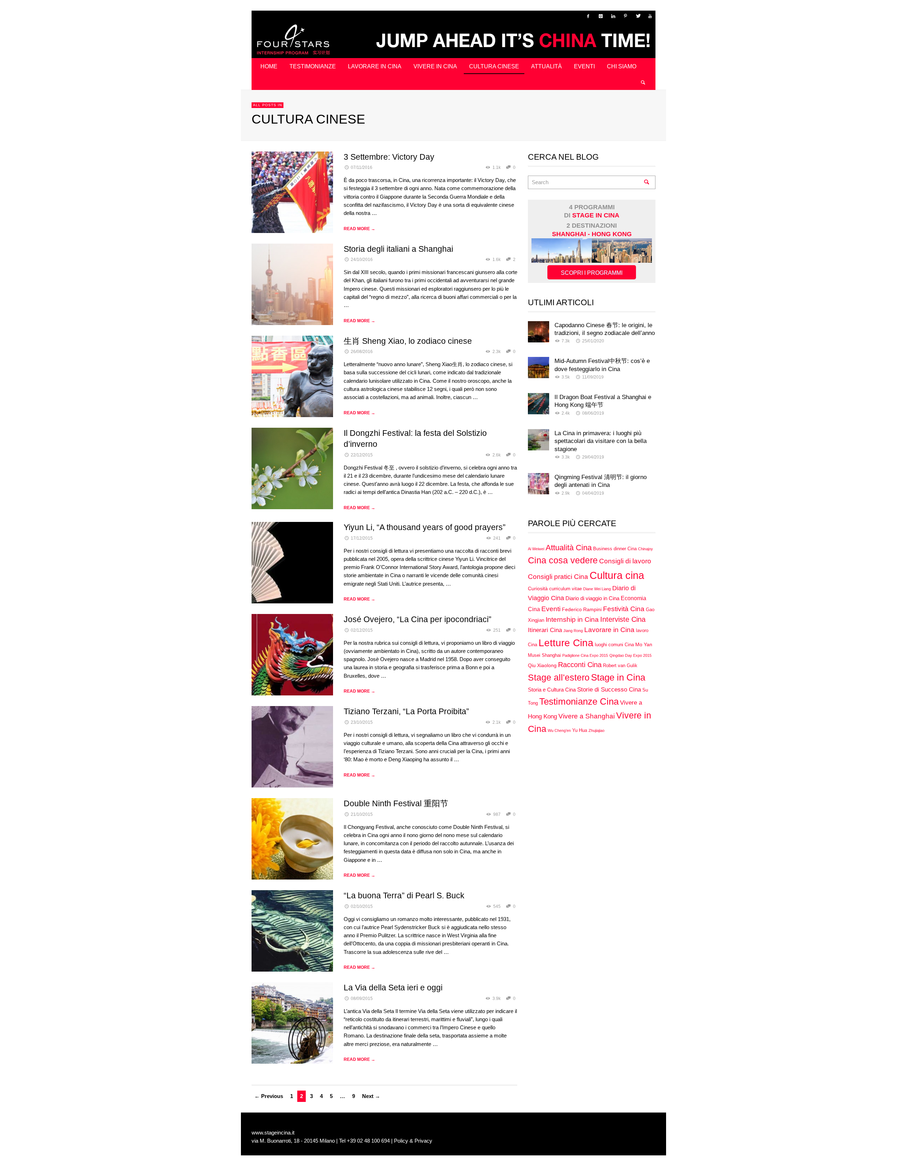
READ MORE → (359, 228)
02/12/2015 (362, 630)
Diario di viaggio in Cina (592, 598)
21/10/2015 (362, 814)
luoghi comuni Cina (614, 644)
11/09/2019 (593, 377)
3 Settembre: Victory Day (389, 156)
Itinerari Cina (545, 629)
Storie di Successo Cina (609, 689)
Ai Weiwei (536, 549)
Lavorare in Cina (609, 629)
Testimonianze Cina (579, 701)
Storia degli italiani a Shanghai (398, 249)
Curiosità (538, 588)
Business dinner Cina (615, 548)
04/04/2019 (593, 493)
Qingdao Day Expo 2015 (630, 655)
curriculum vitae (565, 588)
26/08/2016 (362, 351)
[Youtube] (650, 16)
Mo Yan (643, 644)
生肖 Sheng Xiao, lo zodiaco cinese (408, 341)
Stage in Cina (618, 677)
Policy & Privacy (413, 1141)
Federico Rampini (582, 609)
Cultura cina (617, 575)
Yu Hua (579, 730)
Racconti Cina (580, 665)
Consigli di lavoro (625, 561)
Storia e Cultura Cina (552, 690)
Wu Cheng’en (559, 730)
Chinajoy (645, 549)
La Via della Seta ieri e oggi (393, 987)
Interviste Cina (623, 619)
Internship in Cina (572, 619)
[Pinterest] (625, 16)
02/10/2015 (362, 906)
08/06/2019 (593, 413)
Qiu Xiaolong (542, 665)
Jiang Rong (573, 630)
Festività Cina (623, 609)
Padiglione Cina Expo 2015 (585, 655)
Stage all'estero (559, 677)
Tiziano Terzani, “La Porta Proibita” (406, 711)
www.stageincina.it (273, 1133)
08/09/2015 (362, 998)
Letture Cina (566, 642)
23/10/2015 (362, 722)
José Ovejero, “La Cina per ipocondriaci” (417, 619)
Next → (371, 1096)
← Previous (268, 1096)
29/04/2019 (593, 457)
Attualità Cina (569, 548)
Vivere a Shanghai (586, 716)
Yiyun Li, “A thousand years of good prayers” (425, 527)
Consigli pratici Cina (558, 576)
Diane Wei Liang (597, 589)
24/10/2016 (362, 259)
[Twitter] (637, 16)
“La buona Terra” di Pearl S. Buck (404, 895)
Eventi (550, 609)
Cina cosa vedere (563, 560)
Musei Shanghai (544, 655)
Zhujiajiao (596, 730)
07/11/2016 (361, 167)
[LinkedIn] (613, 16)
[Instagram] (600, 16)
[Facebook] (588, 16)
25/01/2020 (593, 341)
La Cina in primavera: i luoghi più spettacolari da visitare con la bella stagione (600, 441)
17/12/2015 (362, 538)
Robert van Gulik (620, 665)
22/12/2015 (362, 455)
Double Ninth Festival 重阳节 (396, 803)
